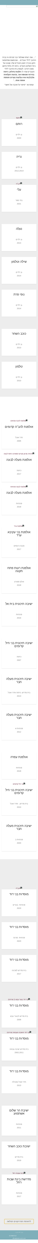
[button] (2, 12)
